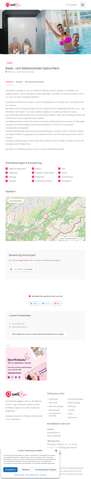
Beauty (38, 169)
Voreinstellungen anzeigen (45, 470)
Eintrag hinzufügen (75, 399)
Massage (12, 177)
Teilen (34, 303)
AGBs (70, 414)
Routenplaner (17, 201)
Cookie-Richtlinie (19, 474)
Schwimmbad (67, 177)
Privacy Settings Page (32, 474)
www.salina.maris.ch (20, 327)
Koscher (12, 181)
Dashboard (53, 399)
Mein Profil (53, 403)
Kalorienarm (66, 181)
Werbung (71, 406)
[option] (68, 32)
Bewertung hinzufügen (34, 82)
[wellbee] (13, 5)
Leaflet (62, 238)
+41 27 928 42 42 (18, 324)
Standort (19, 82)
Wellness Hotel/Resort (44, 173)
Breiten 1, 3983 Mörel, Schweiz (21, 72)
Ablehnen (25, 470)
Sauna (64, 173)
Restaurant (39, 177)
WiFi (63, 169)
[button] (56, 451)
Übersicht (10, 82)
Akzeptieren (10, 470)
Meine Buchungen (56, 406)
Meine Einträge (74, 403)
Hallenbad (13, 173)
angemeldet (24, 260)
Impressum (43, 474)
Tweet (46, 303)
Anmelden (72, 5)
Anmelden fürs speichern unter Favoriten (47, 296)
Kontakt (71, 410)
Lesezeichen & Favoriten (55, 414)
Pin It (58, 303)
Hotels (9, 63)
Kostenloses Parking (43, 181)
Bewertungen (54, 410)
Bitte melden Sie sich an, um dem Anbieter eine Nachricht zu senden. (38, 334)
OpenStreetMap (71, 238)
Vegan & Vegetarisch (17, 169)
